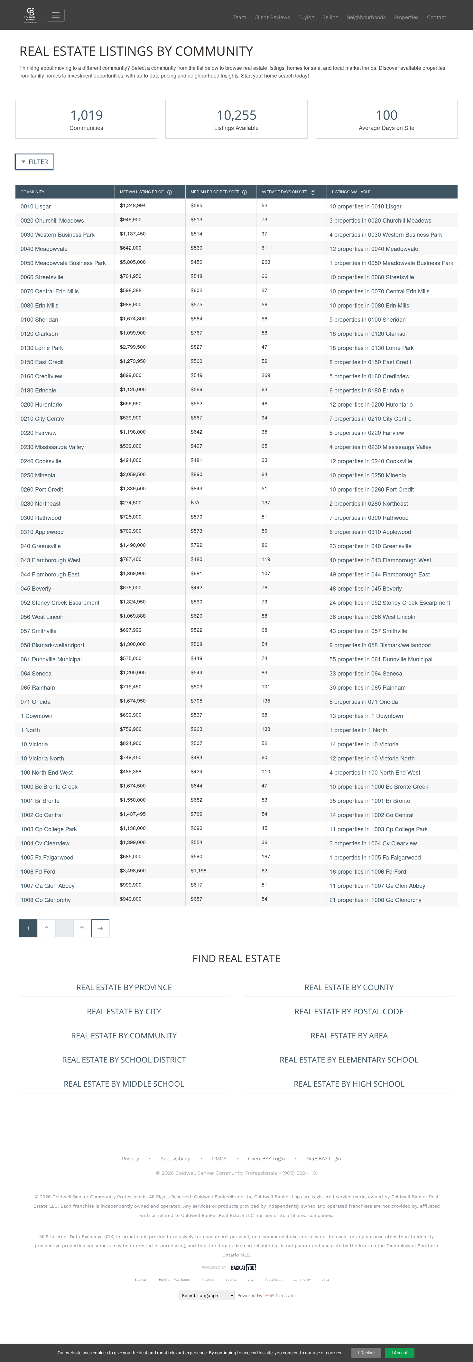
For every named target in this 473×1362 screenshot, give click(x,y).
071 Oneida (36, 701)
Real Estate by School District (124, 1059)
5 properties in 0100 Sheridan (367, 319)
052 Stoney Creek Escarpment (60, 602)
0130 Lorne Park (42, 347)
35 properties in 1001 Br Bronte (369, 800)
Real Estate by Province (124, 987)
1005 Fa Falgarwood (47, 857)
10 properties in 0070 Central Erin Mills (379, 291)
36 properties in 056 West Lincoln (372, 616)
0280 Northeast (40, 503)
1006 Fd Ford (38, 871)
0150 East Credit (42, 361)
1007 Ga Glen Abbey (48, 885)
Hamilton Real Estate (174, 1279)
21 (82, 928)
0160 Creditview (41, 376)
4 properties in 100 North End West (374, 772)
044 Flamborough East (50, 574)
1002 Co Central (42, 814)
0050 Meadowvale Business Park (63, 262)
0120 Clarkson (39, 333)
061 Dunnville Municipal (51, 659)
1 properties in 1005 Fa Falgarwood (375, 857)
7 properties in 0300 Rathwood (369, 517)
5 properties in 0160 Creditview (369, 376)
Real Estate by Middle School (124, 1083)
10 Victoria (34, 744)
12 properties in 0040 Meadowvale (373, 248)
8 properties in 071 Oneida (363, 701)
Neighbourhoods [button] (366, 17)
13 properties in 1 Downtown (366, 715)
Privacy (130, 1158)
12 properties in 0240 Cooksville (370, 460)
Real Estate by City (124, 1011)
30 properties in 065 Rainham (367, 687)
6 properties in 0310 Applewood (370, 531)
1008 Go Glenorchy (46, 899)
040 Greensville (41, 545)
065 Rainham (38, 687)
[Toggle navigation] (56, 15)
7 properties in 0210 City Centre (370, 418)
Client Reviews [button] (272, 17)
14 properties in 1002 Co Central (371, 814)
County (231, 1279)
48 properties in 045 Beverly (365, 588)
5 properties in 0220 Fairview (366, 432)
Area (325, 1279)
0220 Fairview (39, 432)
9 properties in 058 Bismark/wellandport (380, 644)
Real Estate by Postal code (348, 1011)
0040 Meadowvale (44, 248)
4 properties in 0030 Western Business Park (385, 234)
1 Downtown (36, 715)
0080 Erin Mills (40, 305)
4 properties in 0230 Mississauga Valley (380, 446)
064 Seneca (36, 673)
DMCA (219, 1158)
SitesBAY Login (324, 1158)
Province (207, 1279)
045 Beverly (36, 588)
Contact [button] (436, 17)
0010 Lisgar (36, 206)
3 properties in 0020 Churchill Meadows (380, 220)
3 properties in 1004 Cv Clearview (373, 843)
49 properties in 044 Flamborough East (379, 574)
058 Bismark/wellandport (52, 644)
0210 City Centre (42, 418)
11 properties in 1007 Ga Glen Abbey (377, 885)
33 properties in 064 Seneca (365, 673)
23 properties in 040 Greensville (370, 545)
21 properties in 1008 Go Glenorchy (375, 899)
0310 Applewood (42, 531)
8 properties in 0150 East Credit (370, 361)
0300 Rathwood (41, 517)
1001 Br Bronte (40, 800)
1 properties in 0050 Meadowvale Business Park (391, 262)
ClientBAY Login (266, 1158)
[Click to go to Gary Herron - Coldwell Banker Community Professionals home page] (35, 15)
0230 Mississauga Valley (52, 446)
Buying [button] (306, 17)
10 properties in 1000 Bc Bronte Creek (378, 786)
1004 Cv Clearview (45, 843)
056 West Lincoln (43, 616)
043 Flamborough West (50, 560)
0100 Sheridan (39, 319)
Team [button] (239, 17)
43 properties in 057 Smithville (368, 630)
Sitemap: (141, 1279)
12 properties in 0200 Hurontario (371, 404)
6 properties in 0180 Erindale (366, 390)
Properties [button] (406, 17)
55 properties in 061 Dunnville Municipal (380, 659)
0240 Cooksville (41, 460)
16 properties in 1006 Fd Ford (367, 871)
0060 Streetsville (42, 276)
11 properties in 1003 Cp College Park (378, 828)
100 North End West (47, 772)
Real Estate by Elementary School (349, 1059)
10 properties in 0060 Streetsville (371, 276)
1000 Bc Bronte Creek (49, 786)
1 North (30, 729)
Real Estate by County (349, 987)
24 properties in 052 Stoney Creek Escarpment (389, 602)
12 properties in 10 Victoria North (372, 758)
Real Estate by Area (349, 1035)
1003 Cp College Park (49, 828)
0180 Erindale (38, 390)
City (250, 1279)
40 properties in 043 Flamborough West (380, 560)
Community (302, 1279)
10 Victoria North (42, 758)
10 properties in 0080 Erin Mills (369, 305)
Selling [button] (330, 17)
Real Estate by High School (349, 1083)
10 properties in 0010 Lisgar (365, 206)
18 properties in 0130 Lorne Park (371, 347)
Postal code (273, 1279)
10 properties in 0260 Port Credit (371, 489)
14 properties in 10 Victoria (364, 744)
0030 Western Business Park (58, 234)
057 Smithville (39, 630)
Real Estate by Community (124, 1035)
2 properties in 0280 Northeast (368, 503)
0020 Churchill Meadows (52, 220)
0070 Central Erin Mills (50, 291)
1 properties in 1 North (358, 729)
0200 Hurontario (41, 404)
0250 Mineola (38, 475)
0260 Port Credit (42, 489)
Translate (285, 1295)
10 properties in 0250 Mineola (367, 475)
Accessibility (175, 1158)
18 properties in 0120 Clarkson (369, 333)
